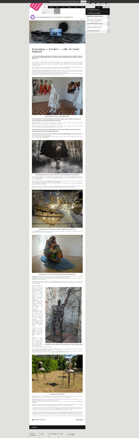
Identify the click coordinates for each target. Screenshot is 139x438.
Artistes (57, 7)
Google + (103, 3)
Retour (44, 12)
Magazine (70, 7)
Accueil (44, 7)
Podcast (76, 7)
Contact (82, 7)
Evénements (51, 7)
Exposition (82, 18)
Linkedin (108, 3)
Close (88, 1)
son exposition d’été (38, 119)
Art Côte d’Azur (34, 435)
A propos (42, 434)
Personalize (83, 1)
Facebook (92, 3)
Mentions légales (53, 434)
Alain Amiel (35, 420)
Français (98, 7)
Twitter (98, 3)
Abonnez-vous (73, 434)
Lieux (63, 7)
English (106, 7)
